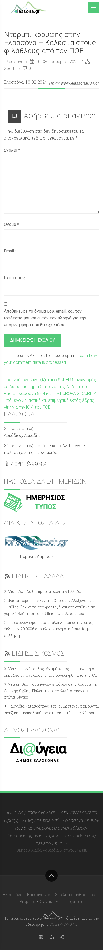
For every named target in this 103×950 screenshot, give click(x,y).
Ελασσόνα (14, 61)
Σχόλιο (12, 150)
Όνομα (11, 224)
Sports (10, 68)
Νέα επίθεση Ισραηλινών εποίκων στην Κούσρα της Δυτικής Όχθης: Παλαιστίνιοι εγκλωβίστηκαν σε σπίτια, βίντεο (51, 691)
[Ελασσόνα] (28, 7)
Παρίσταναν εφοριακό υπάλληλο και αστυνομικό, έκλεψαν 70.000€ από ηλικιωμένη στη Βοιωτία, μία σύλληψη (48, 629)
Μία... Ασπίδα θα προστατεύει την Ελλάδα (44, 591)
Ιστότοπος (14, 277)
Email (10, 251)
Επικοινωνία (38, 894)
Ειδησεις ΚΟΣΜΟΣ (38, 653)
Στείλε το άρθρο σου (75, 894)
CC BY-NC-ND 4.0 (63, 924)
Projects (27, 901)
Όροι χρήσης (71, 901)
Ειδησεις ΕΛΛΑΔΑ (38, 576)
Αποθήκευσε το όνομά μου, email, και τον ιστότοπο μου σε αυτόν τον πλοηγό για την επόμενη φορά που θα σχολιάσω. (45, 318)
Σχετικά (47, 901)
